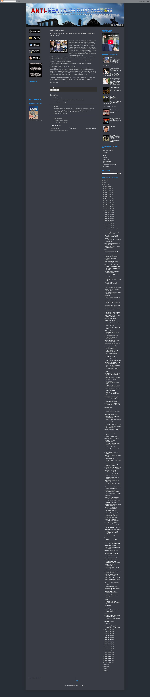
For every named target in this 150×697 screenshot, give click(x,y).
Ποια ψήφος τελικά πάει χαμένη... (112, 446)
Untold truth (106, 159)
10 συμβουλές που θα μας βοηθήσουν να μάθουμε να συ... (113, 359)
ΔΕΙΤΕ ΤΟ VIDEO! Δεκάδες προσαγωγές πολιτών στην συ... (112, 511)
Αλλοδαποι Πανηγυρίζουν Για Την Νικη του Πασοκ (112, 453)
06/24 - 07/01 (108, 210)
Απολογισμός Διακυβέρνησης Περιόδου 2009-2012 (111, 464)
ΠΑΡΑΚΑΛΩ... (108, 623)
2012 (104, 184)
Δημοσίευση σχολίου (57, 125)
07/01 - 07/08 (108, 208)
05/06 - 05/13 (108, 225)
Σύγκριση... (107, 599)
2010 (104, 666)
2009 (104, 669)
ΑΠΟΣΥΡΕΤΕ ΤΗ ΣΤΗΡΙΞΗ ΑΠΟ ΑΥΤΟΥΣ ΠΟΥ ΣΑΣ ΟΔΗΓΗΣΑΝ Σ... (112, 404)
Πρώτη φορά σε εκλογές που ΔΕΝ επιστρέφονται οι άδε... (112, 306)
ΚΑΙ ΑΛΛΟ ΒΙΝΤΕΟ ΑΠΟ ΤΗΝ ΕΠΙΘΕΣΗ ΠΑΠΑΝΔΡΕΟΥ (111, 554)
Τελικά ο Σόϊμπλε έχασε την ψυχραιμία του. (111, 354)
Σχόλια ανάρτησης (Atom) (62, 130)
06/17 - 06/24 (108, 212)
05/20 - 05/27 (108, 221)
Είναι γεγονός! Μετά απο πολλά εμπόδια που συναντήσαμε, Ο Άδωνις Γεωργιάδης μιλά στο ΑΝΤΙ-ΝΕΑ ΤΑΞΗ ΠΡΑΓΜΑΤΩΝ (115, 82)
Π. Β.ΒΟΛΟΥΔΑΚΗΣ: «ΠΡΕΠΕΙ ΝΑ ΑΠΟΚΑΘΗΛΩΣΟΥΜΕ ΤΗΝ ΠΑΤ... (112, 370)
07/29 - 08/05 (108, 200)
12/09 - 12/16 (108, 186)
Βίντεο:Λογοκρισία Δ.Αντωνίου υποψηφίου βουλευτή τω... (112, 275)
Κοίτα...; (106, 613)
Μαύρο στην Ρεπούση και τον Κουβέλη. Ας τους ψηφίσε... (111, 397)
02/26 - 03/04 (108, 646)
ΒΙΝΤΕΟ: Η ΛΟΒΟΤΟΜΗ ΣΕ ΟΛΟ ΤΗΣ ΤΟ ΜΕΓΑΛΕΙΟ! (112, 389)
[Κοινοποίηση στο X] (54, 90)
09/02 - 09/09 (108, 190)
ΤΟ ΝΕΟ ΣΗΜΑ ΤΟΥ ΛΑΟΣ (110, 106)
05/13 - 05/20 (108, 223)
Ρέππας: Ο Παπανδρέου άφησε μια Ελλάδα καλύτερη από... (113, 487)
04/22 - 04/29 (108, 629)
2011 (104, 664)
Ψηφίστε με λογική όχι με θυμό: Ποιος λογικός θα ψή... (112, 341)
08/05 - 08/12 (108, 198)
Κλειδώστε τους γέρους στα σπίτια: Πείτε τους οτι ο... (113, 247)
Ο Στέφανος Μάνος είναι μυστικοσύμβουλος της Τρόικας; (113, 562)
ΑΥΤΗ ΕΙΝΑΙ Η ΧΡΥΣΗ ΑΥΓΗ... (112, 438)
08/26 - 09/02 (108, 192)
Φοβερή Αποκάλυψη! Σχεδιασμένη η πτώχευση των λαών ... (112, 430)
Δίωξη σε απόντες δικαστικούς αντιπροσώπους (111, 610)
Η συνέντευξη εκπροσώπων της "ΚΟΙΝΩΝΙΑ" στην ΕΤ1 (112, 478)
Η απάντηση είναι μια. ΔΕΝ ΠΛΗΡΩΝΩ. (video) (115, 111)
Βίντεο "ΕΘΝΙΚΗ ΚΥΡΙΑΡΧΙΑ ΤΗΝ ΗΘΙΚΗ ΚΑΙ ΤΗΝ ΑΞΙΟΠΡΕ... (112, 501)
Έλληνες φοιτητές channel (109, 163)
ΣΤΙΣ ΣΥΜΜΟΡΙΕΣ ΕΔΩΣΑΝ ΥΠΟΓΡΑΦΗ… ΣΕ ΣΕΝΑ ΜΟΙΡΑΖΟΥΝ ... (111, 284)
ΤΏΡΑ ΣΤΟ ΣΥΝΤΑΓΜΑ (110, 621)
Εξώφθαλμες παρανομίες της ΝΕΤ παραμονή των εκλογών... (112, 363)
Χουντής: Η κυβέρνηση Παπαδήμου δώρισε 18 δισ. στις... (112, 596)
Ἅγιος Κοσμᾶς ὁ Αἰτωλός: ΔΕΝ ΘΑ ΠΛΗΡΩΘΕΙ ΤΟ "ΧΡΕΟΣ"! (112, 313)
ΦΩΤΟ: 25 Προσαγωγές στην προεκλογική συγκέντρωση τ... (112, 551)
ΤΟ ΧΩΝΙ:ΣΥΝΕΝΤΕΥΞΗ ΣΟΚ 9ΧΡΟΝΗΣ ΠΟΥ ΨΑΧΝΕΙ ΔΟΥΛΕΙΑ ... (111, 532)
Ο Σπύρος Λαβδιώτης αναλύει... (112, 458)
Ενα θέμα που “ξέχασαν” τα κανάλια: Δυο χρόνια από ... (111, 255)
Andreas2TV (106, 152)
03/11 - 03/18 (108, 642)
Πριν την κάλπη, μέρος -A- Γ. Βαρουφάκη (111, 229)
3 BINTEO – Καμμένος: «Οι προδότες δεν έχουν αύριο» (112, 592)
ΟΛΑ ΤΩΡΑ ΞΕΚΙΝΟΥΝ (110, 356)
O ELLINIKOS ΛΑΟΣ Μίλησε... (111, 559)
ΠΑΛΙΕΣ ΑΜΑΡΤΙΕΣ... (109, 330)
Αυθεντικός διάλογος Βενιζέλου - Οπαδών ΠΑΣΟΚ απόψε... (112, 366)
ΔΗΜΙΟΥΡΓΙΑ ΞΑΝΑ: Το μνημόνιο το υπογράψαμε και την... (112, 568)
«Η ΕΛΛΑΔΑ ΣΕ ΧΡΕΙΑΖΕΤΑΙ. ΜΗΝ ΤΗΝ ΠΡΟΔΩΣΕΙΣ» (113, 484)
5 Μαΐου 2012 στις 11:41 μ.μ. (60, 102)
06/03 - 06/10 (108, 216)
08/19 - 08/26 (108, 194)
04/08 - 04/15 (108, 633)
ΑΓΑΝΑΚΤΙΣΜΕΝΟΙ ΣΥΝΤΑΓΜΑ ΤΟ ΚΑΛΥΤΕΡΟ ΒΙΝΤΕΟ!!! (115, 89)
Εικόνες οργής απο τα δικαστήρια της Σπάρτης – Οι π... (112, 232)
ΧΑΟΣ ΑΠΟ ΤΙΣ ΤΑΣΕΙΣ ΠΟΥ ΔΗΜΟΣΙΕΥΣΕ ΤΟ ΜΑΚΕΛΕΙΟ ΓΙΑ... (112, 393)
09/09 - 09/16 (108, 188)
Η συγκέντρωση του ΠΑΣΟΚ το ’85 (113, 493)
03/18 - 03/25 (108, 639)
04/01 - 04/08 (108, 635)
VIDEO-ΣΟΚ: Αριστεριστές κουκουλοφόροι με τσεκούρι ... (112, 491)
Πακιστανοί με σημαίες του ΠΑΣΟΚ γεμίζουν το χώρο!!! (113, 505)
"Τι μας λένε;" (108, 495)
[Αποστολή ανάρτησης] (53, 87)
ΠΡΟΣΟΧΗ (107, 295)
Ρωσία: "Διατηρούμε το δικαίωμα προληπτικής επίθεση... (112, 474)
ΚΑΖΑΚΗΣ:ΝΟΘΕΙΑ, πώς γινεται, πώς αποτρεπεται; (112, 272)
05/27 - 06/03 (108, 219)
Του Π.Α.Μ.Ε (107, 538)
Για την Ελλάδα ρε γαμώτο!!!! (111, 517)
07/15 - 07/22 (108, 204)
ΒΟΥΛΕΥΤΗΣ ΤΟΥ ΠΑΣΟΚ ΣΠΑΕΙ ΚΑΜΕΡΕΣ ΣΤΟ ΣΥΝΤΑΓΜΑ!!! (112, 526)
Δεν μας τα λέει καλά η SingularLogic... (110, 565)
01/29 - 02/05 (108, 654)
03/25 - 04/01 (108, 637)
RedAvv (105, 157)
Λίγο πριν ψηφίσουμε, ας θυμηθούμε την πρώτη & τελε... (112, 626)
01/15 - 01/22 (108, 658)
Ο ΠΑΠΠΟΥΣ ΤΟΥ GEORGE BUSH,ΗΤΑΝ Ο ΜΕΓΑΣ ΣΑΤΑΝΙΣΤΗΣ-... (111, 337)
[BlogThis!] (53, 90)
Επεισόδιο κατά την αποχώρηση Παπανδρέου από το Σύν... (112, 575)
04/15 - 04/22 (108, 631)
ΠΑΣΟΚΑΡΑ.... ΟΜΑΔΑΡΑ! (111, 540)
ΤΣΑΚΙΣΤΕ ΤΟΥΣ (108, 408)
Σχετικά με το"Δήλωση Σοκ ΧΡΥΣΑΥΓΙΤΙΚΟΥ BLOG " (111, 508)
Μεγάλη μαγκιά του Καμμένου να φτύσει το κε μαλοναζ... (112, 344)
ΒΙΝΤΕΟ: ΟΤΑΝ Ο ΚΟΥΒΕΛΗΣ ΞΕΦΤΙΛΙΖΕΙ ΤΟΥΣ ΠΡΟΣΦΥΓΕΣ (113, 423)
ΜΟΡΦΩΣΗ (106, 166)
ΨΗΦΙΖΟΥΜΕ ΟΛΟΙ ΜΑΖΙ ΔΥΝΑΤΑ (112, 529)
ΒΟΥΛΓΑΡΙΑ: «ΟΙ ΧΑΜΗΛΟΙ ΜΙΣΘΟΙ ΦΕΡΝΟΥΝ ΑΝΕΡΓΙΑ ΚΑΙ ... (112, 302)
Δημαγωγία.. (107, 608)
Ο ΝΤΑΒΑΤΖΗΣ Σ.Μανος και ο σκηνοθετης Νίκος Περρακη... (112, 523)
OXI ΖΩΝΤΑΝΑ (108, 605)
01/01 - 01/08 (108, 662)
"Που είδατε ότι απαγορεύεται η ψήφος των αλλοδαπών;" (112, 400)
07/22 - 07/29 (108, 202)
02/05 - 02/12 (108, 652)
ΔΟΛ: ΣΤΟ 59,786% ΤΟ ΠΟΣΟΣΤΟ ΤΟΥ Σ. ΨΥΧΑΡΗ (113, 324)
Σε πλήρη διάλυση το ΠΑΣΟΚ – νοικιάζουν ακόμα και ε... (112, 252)
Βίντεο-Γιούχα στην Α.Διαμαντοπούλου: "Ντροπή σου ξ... (112, 382)
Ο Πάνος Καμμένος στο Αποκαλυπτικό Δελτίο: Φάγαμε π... (112, 411)
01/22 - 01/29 (108, 656)
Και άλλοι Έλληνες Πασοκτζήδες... (112, 545)
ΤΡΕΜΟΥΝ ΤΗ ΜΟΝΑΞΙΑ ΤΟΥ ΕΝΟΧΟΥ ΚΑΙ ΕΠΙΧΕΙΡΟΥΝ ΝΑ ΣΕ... (112, 602)
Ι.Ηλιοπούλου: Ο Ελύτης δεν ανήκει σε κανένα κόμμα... (113, 420)
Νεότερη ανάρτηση (54, 128)
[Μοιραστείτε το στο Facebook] (56, 90)
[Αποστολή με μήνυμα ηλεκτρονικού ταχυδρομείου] (51, 90)
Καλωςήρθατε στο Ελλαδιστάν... (112, 535)
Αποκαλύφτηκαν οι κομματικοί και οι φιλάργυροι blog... (112, 616)
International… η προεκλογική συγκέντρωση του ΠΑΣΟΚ (111, 236)
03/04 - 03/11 (108, 644)
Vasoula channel (107, 161)
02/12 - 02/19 (108, 650)
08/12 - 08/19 (108, 196)
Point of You (106, 155)
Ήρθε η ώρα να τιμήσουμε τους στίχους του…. (112, 481)
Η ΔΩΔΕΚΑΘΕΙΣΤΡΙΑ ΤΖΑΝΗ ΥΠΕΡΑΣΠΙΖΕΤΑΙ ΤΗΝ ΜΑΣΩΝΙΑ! (115, 120)
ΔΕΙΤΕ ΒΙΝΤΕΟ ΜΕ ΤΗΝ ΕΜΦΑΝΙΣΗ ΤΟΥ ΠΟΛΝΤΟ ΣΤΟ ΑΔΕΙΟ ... (113, 279)
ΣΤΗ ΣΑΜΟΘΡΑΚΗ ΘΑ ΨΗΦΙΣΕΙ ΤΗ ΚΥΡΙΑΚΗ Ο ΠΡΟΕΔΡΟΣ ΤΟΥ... (112, 374)
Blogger (84, 685)
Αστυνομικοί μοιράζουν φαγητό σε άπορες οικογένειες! (112, 571)
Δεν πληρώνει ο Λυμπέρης (111, 557)
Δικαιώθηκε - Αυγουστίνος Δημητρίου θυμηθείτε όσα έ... (112, 520)
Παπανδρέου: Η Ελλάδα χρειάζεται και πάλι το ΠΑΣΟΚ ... (113, 293)
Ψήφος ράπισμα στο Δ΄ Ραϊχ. (111, 414)
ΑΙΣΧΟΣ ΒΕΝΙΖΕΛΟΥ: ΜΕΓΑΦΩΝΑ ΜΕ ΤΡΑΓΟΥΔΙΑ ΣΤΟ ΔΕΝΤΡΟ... (113, 468)
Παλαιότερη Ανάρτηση (91, 128)
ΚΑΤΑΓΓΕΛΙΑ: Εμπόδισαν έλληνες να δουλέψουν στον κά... (112, 316)
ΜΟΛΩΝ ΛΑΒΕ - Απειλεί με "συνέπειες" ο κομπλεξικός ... (112, 321)
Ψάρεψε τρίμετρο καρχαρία (111, 318)
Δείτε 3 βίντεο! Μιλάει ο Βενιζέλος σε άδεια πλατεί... (112, 417)
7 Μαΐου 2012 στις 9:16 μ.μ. (60, 122)
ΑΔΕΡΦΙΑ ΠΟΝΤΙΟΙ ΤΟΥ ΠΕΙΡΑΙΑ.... (110, 259)
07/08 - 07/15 (108, 206)
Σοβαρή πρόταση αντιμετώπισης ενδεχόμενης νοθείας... (112, 580)
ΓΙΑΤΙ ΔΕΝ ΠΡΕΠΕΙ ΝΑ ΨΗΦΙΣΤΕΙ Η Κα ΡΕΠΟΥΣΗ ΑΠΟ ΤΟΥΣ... (112, 386)
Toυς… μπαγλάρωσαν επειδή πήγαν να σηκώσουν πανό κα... (112, 262)
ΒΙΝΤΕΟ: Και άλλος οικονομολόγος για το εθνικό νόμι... (113, 427)
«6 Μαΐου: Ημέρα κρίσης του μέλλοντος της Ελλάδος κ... (111, 471)
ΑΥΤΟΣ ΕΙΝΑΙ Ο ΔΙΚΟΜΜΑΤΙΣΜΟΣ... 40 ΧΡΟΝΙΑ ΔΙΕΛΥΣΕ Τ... (113, 240)
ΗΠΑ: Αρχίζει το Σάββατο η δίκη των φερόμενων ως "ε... (112, 347)
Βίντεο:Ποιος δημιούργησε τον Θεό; (113, 287)
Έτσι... (106, 249)
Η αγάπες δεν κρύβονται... (111, 586)
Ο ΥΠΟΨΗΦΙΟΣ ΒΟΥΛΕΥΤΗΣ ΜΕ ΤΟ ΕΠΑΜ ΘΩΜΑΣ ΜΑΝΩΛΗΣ (112, 542)
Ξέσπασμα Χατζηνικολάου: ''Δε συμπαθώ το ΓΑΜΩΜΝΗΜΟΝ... (112, 265)
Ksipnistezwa (106, 154)
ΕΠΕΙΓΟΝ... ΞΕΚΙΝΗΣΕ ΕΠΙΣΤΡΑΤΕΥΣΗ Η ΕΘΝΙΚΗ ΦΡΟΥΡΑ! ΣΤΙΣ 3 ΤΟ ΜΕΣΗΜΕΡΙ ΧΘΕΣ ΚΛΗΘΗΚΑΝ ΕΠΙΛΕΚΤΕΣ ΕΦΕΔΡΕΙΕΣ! (112, 100)
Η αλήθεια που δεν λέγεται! (109, 164)
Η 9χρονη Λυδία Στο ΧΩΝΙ (111, 436)
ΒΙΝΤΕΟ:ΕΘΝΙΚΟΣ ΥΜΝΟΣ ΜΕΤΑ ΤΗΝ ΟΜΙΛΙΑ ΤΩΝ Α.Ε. (112, 378)
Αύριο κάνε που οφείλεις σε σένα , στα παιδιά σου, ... (112, 244)
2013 (104, 182)
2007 (104, 671)
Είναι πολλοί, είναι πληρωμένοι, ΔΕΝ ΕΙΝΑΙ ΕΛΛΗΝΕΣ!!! (112, 498)
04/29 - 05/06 (108, 227)
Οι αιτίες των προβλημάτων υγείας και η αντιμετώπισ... (112, 309)
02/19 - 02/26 (108, 648)
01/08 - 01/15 (108, 660)
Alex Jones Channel (108, 150)
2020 (104, 180)
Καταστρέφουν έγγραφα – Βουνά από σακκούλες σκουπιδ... (112, 444)
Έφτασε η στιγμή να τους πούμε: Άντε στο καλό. (112, 589)
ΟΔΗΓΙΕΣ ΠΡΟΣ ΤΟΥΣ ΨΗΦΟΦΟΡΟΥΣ (110, 441)
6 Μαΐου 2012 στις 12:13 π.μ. (60, 113)
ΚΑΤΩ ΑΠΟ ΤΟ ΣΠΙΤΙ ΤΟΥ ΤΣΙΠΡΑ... (113, 577)
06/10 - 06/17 (108, 214)
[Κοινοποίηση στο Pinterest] (58, 90)
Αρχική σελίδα (72, 128)
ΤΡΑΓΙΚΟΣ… (113, 126)
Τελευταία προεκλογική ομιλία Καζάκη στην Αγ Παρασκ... (111, 514)
